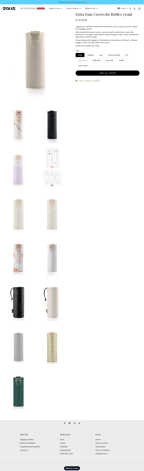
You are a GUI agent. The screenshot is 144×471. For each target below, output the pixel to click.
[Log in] (134, 8)
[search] (130, 8)
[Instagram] (74, 423)
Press (62, 439)
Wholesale (64, 447)
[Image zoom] (35, 56)
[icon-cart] (139, 8)
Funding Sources (101, 454)
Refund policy (100, 447)
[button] (108, 73)
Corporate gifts (65, 450)
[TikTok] (79, 423)
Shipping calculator (27, 439)
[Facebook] (64, 423)
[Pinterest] (69, 423)
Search (97, 439)
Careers (63, 443)
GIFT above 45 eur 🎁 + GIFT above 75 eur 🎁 (72, 2)
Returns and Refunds (27, 443)
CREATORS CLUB (66, 454)
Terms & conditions (102, 450)
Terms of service (101, 443)
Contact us (24, 450)
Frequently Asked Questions (30, 447)
